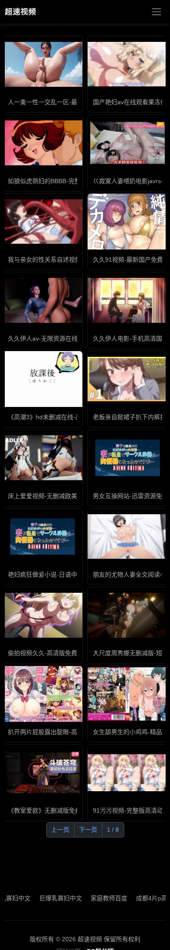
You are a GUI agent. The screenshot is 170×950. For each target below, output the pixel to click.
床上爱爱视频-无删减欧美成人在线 (55, 495)
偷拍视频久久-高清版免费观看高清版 (58, 652)
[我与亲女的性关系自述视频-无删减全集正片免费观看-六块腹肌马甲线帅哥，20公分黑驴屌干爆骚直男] (42, 221)
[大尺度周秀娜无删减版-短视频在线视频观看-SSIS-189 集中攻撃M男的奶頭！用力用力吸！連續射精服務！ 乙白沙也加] (127, 615)
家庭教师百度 (99, 898)
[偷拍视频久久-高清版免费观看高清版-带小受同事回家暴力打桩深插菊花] (42, 615)
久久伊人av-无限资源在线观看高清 (55, 338)
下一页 (88, 829)
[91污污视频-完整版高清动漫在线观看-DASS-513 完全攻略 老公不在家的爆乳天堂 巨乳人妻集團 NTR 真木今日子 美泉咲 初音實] (127, 772)
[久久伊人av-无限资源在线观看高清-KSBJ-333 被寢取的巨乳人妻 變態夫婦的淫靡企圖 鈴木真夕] (42, 300)
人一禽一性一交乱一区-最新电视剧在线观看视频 (73, 102)
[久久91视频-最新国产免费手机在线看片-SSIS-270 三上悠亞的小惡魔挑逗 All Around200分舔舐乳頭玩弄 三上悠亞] (127, 222)
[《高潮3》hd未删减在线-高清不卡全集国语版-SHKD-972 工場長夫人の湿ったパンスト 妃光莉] (42, 379)
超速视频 (20, 11)
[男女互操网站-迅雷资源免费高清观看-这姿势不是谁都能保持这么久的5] (127, 457)
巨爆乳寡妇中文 (51, 898)
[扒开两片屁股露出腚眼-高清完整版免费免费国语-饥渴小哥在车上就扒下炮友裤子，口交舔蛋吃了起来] (42, 694)
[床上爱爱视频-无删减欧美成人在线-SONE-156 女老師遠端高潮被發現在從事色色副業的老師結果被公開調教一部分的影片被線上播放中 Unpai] (42, 457)
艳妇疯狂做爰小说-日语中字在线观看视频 (64, 574)
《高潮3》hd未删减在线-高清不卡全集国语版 (69, 416)
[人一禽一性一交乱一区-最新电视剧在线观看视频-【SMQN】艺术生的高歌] (42, 64)
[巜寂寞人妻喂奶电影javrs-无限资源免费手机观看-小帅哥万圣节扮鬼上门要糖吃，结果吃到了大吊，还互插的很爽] (127, 142)
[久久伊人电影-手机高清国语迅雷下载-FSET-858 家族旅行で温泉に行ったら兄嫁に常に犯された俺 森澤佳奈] (127, 300)
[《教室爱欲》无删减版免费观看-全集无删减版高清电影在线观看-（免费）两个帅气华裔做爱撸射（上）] (42, 772)
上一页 (60, 829)
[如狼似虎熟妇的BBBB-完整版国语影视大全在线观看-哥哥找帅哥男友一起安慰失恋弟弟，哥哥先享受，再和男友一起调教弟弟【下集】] (42, 142)
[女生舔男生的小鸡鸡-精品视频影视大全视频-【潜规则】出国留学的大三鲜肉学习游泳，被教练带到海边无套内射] (127, 694)
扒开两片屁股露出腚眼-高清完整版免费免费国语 (73, 731)
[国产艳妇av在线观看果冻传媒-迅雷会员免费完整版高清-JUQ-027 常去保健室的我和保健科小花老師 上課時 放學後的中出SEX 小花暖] (127, 64)
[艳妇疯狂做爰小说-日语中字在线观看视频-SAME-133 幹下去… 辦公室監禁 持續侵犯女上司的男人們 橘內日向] (42, 536)
